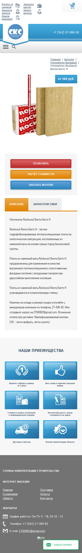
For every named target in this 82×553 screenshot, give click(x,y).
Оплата (45, 494)
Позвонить (41, 164)
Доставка (46, 490)
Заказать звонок (7, 12)
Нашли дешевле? (7, 18)
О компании (10, 494)
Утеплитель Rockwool (63, 63)
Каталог (69, 60)
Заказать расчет (28, 6)
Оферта (8, 498)
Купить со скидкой (7, 6)
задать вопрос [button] (63, 545)
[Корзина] (72, 6)
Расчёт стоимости (41, 174)
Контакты (46, 498)
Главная (55, 60)
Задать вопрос (27, 12)
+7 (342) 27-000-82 (66, 32)
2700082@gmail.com (32, 531)
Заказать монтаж (41, 185)
